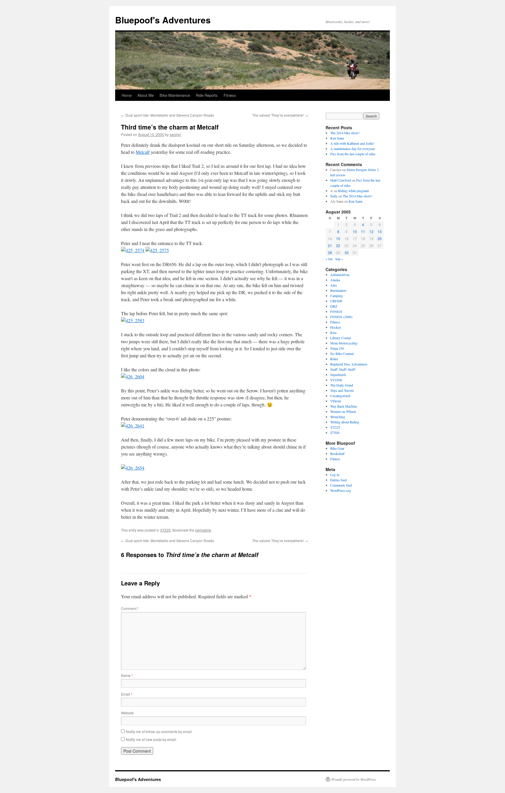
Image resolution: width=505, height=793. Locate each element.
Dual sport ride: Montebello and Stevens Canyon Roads (167, 115)
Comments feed (341, 485)
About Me (145, 95)
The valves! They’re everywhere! (280, 115)
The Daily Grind (341, 385)
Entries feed (338, 479)
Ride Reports (207, 95)
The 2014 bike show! (345, 132)
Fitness (230, 95)
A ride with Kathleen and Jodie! (352, 143)
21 (330, 245)
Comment (130, 608)
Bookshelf (337, 453)
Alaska (335, 279)
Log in (334, 474)
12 (371, 231)
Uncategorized (340, 395)
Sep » (339, 258)
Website (127, 712)
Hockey (335, 327)
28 (330, 252)
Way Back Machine (343, 406)
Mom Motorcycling (343, 343)
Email (126, 694)
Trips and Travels (342, 390)
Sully (334, 196)
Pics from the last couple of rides (353, 153)
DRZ (333, 306)
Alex (333, 285)
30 (347, 252)
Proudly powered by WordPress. (354, 779)
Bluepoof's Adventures (163, 19)
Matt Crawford (340, 180)
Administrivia (339, 274)
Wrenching (337, 416)
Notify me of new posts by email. (151, 739)
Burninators (338, 290)
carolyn (175, 134)
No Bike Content (342, 353)
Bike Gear (337, 448)
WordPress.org (340, 490)
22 (338, 245)
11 (363, 231)
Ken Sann (337, 138)
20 (380, 238)
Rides (334, 358)
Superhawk (338, 374)
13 (380, 231)
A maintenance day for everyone (352, 148)
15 (338, 238)
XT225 (165, 529)
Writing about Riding (344, 422)
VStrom (335, 401)
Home (127, 95)
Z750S (335, 432)
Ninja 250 (337, 348)
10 (355, 231)
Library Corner (340, 337)
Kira (333, 332)
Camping (336, 295)
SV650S (336, 379)
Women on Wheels (343, 411)
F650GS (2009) (341, 316)
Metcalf (143, 152)
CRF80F (336, 301)
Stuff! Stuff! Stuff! (343, 369)
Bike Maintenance (175, 95)
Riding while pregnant (353, 190)
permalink (203, 529)
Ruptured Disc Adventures (348, 364)
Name (127, 675)
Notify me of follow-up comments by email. (159, 731)
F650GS (336, 311)
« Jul (329, 258)
